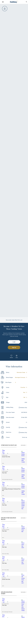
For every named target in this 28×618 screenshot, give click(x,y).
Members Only (23, 407)
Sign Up (14, 347)
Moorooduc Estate (21, 372)
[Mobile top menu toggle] (3, 2)
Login (14, 341)
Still (24, 397)
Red (24, 392)
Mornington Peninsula (20, 377)
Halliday (14, 1)
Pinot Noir (23, 387)
